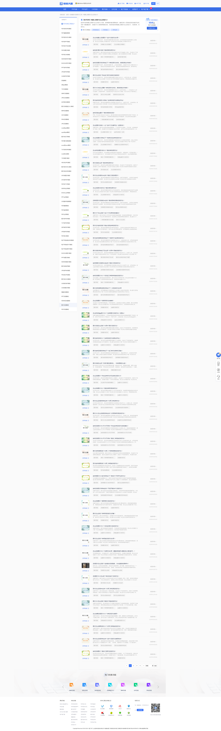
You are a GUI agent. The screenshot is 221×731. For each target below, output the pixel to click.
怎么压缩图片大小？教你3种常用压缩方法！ (105, 388)
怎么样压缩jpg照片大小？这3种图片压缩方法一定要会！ (109, 313)
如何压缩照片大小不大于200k (124, 432)
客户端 (147, 3)
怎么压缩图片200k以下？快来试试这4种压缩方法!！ (108, 138)
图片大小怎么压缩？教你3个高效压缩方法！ (105, 601)
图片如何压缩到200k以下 (123, 294)
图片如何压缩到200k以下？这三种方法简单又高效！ (108, 350)
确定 (155, 665)
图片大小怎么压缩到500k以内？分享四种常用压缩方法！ (109, 413)
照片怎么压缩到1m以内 (106, 182)
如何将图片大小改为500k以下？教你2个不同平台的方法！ (109, 476)
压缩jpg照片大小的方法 (118, 194)
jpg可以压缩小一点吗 (119, 132)
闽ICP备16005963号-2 (134, 728)
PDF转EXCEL (84, 706)
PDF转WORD (74, 704)
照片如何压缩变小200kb (106, 107)
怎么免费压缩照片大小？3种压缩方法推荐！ (105, 613)
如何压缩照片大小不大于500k (108, 432)
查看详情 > (153, 40)
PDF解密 (83, 709)
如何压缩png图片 (120, 119)
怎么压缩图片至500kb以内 (121, 495)
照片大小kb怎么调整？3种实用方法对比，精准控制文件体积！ (111, 87)
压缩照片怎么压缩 (105, 570)
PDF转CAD (83, 704)
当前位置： (63, 14)
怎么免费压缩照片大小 (120, 620)
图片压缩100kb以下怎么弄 (107, 257)
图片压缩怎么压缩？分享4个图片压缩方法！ (105, 325)
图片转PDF (73, 709)
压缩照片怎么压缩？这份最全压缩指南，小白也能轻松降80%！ (111, 563)
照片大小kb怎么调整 (105, 94)
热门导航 (122, 3)
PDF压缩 (105, 29)
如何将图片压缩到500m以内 (122, 269)
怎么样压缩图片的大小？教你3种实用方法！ (105, 150)
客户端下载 (62, 714)
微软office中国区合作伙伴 (84, 3)
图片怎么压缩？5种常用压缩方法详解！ (104, 513)
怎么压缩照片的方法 (116, 169)
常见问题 (62, 706)
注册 (157, 3)
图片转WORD (74, 719)
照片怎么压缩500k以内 (106, 645)
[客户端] (218, 354)
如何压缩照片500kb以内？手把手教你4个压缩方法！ (108, 488)
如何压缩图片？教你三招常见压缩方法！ (104, 651)
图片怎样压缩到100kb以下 (122, 69)
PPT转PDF (93, 717)
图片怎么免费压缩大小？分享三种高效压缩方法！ (107, 626)
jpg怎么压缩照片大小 (119, 320)
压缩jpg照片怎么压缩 (117, 570)
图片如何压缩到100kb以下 (107, 69)
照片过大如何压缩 (105, 232)
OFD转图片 (73, 714)
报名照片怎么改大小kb (118, 94)
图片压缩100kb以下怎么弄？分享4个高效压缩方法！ (108, 250)
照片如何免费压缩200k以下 (107, 244)
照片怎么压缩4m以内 (106, 595)
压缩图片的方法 (104, 82)
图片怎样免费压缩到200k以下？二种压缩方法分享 (107, 288)
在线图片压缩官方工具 (76, 14)
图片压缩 (96, 44)
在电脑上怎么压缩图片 (106, 44)
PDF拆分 (73, 722)
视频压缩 (73, 717)
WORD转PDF (84, 711)
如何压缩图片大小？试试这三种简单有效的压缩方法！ (108, 275)
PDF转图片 (93, 704)
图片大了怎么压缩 (120, 219)
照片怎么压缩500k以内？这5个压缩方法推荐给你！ (107, 638)
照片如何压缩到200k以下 (122, 244)
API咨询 (130, 3)
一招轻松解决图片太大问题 (107, 119)
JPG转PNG (83, 714)
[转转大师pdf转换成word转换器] (66, 4)
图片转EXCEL (84, 719)
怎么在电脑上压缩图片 (119, 44)
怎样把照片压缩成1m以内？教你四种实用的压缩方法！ (108, 200)
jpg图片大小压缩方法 (106, 345)
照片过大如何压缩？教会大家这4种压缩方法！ (106, 225)
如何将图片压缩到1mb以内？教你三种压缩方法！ (107, 263)
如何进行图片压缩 (122, 57)
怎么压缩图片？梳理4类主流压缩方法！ (104, 501)
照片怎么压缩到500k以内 (107, 407)
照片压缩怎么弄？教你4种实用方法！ (103, 163)
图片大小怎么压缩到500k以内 (108, 420)
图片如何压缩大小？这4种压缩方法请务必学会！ (107, 338)
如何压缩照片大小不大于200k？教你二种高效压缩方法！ (109, 438)
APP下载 (138, 3)
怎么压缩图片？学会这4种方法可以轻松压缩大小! (107, 375)
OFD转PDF (93, 711)
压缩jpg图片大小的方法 (123, 157)
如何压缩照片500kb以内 (106, 495)
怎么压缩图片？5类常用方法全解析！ (103, 300)
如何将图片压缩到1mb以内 (107, 269)
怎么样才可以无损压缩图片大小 (108, 382)
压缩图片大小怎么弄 (118, 582)
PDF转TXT (73, 724)
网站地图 (142, 728)
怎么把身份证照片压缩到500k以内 (123, 407)
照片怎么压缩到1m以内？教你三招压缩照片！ (106, 175)
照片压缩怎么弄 (104, 169)
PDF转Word (96, 29)
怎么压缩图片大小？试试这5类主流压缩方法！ (106, 526)
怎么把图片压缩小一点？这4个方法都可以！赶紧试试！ (109, 125)
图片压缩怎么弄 (104, 370)
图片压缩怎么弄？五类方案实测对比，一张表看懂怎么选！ (110, 363)
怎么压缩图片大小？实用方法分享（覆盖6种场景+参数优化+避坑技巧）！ (114, 551)
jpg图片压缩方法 (115, 82)
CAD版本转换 (74, 711)
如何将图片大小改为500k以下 (108, 482)
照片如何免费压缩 (105, 470)
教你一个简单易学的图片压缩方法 (108, 57)
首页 (64, 9)
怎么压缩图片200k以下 (106, 144)
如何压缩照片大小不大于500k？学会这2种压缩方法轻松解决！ (111, 426)
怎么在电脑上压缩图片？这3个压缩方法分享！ (106, 37)
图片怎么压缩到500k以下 (123, 482)
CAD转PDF (93, 709)
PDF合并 (115, 29)
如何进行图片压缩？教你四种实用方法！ (104, 50)
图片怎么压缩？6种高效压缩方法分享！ (104, 538)
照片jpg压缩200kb (119, 107)
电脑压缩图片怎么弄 (116, 370)
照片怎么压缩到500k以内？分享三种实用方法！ (106, 401)
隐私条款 (62, 709)
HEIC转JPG (83, 717)
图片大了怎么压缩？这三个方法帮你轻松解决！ (106, 213)
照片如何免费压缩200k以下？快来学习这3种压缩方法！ (109, 238)
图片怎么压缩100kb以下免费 (122, 257)
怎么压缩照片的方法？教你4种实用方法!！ (105, 188)
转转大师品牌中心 (64, 704)
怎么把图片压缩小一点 (106, 132)
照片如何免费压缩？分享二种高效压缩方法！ (106, 463)
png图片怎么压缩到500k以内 (124, 420)
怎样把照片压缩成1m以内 (121, 182)
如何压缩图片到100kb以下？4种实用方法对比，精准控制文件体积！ (112, 62)
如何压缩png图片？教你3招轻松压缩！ (104, 112)
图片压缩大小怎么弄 (105, 582)
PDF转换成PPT (74, 706)
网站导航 (146, 728)
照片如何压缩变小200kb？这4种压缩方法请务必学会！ (108, 100)
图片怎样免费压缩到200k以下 (108, 294)
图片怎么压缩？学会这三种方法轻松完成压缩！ (106, 75)
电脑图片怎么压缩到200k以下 (121, 144)
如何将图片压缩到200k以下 (122, 357)
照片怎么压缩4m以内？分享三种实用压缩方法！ (107, 588)
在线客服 (140, 710)
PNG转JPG (93, 719)
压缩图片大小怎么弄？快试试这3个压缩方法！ (106, 576)
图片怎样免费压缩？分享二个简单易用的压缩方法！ (108, 451)
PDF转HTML (93, 722)
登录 (153, 3)
